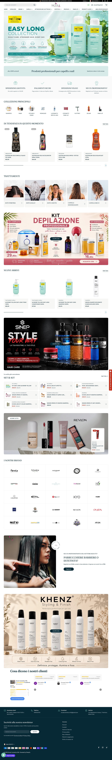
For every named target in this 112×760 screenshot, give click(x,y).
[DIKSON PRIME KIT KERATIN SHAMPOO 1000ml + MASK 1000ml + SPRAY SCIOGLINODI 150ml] (43, 404)
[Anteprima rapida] (26, 130)
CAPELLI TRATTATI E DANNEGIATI (19, 392)
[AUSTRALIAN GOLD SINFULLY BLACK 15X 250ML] (16, 139)
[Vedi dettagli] (36, 386)
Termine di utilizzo (18, 735)
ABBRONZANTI (8, 153)
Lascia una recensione (17, 698)
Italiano (85, 1)
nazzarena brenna (88, 682)
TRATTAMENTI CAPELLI (10, 300)
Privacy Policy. (27, 735)
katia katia (40, 682)
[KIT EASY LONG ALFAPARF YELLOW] (8, 386)
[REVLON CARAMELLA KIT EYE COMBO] (97, 436)
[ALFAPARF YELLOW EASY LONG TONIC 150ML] (16, 286)
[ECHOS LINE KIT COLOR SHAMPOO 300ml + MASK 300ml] (8, 404)
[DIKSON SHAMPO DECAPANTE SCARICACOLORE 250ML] (96, 286)
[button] (35, 689)
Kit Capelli (14, 383)
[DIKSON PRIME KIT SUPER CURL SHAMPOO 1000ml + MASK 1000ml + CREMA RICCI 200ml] (43, 395)
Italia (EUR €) (95, 1)
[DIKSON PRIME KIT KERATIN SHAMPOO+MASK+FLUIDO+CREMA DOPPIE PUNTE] (8, 395)
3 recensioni (86, 684)
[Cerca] (34, 5)
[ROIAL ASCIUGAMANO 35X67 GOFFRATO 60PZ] (78, 386)
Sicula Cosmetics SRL (13, 752)
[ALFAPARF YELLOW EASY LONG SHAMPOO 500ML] (69, 286)
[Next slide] (106, 60)
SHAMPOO (61, 300)
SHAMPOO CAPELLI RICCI (52, 392)
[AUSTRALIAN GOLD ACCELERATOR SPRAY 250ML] (42, 139)
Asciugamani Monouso (87, 383)
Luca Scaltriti (64, 682)
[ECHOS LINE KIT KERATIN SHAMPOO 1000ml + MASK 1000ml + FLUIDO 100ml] (78, 395)
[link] (35, 484)
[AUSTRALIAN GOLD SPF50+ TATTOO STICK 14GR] (69, 139)
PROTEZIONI (61, 153)
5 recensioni (63, 684)
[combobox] (20, 4)
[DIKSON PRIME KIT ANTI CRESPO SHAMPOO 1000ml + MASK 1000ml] (78, 404)
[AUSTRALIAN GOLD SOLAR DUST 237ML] (96, 139)
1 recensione (40, 684)
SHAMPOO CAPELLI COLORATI (18, 402)
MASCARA (94, 444)
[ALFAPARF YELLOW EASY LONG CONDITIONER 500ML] (42, 286)
